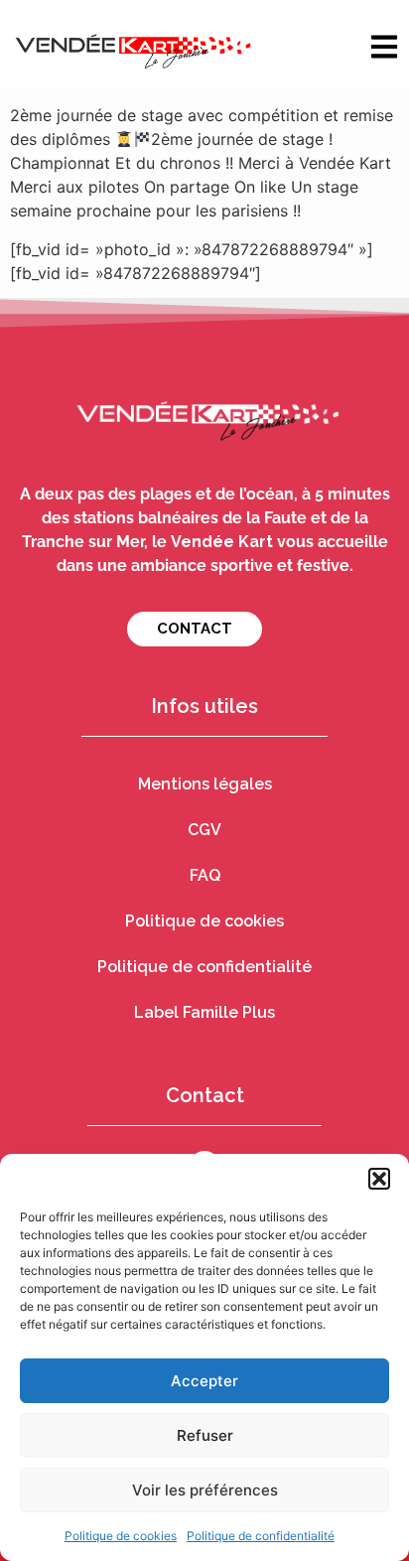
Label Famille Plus (204, 1012)
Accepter (204, 1380)
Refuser (205, 1435)
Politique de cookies (121, 1535)
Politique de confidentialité (261, 1535)
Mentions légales (205, 784)
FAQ (205, 875)
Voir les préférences (205, 1490)
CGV (204, 829)
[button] (379, 1179)
